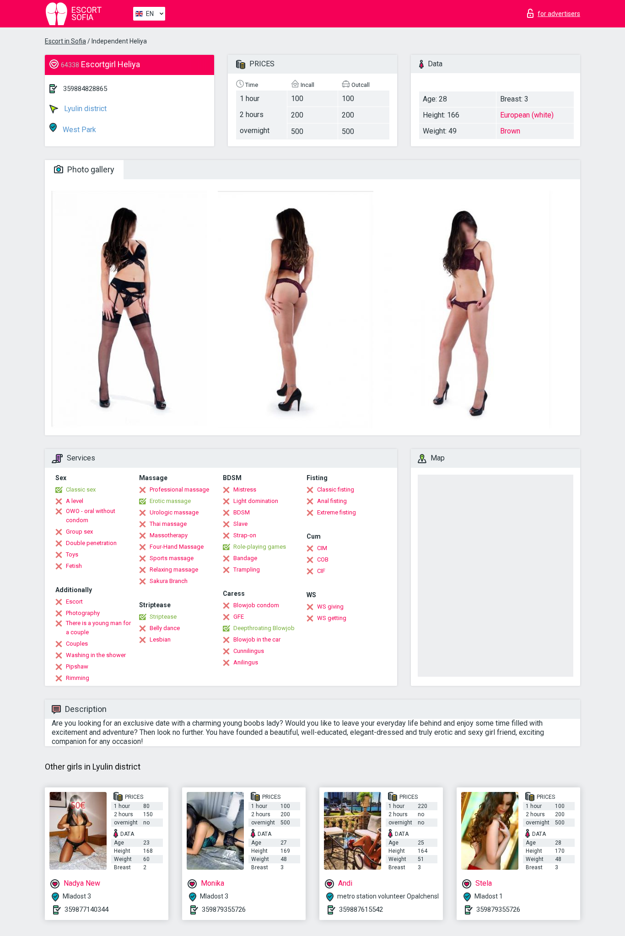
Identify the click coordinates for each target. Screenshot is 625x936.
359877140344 (86, 909)
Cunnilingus (248, 650)
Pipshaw (77, 666)
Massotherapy (169, 535)
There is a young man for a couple (98, 628)
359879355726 (224, 909)
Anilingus (245, 662)
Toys (72, 554)
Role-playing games (259, 546)
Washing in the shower (96, 655)
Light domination (255, 500)
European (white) (527, 115)
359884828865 (85, 89)
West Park (78, 129)
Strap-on (244, 535)
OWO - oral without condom (90, 516)
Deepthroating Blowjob (264, 628)
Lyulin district (84, 108)
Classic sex (81, 489)
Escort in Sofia (65, 41)
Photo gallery (89, 169)
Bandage (245, 558)
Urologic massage (174, 512)
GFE (238, 616)
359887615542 (361, 909)
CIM (322, 548)
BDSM (241, 512)
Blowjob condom (256, 605)
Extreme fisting (336, 512)
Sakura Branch (169, 581)
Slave (240, 523)
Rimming (77, 677)
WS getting (331, 618)
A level (74, 500)
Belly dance (165, 628)
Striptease (163, 616)
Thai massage (168, 523)
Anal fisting (332, 500)
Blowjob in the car (256, 639)
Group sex (79, 531)
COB (323, 559)
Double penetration (91, 543)
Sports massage (172, 558)
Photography (83, 613)
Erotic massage (170, 500)
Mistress (244, 489)
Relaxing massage (174, 569)
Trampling (246, 569)
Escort (74, 601)
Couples (77, 643)
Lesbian (160, 639)
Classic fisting (335, 489)
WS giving (330, 606)
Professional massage (179, 489)
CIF (321, 570)
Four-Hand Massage (177, 546)
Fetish (74, 565)
